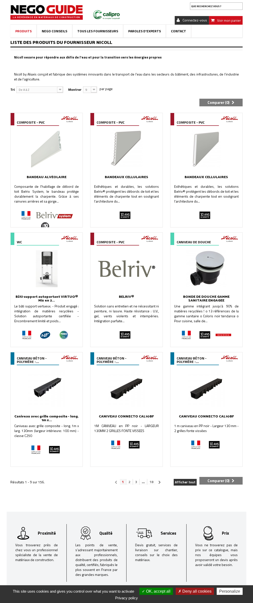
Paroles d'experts (144, 31)
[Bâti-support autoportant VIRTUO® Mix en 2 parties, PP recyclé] (46, 268)
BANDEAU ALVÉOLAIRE (46, 177)
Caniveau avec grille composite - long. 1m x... (46, 418)
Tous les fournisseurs (97, 31)
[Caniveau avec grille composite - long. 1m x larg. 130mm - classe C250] (46, 388)
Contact (178, 31)
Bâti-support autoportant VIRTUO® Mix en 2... (47, 298)
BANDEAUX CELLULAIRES (126, 177)
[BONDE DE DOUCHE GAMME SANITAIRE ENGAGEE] (206, 268)
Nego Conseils (54, 31)
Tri (12, 89)
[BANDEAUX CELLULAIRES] (126, 149)
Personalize (229, 591)
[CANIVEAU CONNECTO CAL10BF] (126, 388)
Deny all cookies (196, 591)
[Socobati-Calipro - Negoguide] (46, 9)
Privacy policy (126, 598)
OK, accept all (157, 591)
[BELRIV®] (126, 268)
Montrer (75, 89)
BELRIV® (126, 297)
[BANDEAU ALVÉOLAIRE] (46, 149)
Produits (23, 31)
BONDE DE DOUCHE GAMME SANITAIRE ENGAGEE (206, 298)
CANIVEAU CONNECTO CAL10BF (126, 416)
